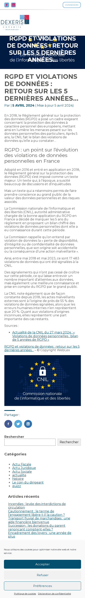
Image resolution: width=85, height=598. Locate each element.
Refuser (42, 575)
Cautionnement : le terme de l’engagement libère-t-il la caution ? (36, 513)
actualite (19, 475)
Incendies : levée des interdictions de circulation (37, 505)
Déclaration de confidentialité (54, 593)
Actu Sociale (22, 472)
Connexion (71, 5)
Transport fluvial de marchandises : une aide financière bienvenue (39, 520)
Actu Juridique (24, 468)
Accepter (42, 564)
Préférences (42, 586)
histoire (18, 479)
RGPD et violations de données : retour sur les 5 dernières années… (42, 348)
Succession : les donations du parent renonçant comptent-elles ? (36, 527)
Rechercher (14, 437)
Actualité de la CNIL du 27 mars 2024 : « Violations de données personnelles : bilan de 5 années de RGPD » (45, 336)
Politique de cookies (25, 593)
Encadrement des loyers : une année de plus (39, 534)
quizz (16, 486)
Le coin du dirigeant (28, 482)
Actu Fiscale (21, 464)
